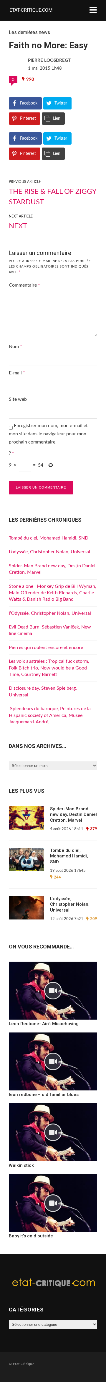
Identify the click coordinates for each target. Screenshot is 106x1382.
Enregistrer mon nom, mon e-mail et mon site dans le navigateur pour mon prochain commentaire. (48, 433)
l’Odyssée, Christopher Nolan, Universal (50, 613)
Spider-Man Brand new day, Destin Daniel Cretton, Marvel (73, 814)
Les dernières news (29, 32)
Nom (15, 346)
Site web (18, 399)
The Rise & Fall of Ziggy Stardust (52, 197)
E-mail (17, 373)
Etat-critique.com (30, 10)
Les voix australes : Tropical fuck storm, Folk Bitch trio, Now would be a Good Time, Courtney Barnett (49, 668)
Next (18, 226)
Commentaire (24, 285)
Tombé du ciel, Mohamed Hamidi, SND (48, 538)
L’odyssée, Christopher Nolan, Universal (49, 551)
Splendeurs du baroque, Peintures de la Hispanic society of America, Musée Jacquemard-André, (50, 715)
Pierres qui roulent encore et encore (46, 647)
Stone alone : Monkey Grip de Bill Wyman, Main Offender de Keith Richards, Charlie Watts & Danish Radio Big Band (52, 593)
